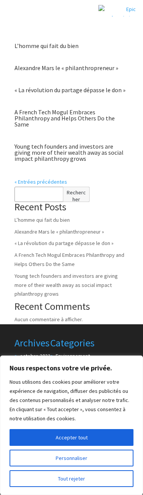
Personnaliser (71, 458)
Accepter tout (72, 437)
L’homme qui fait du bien (46, 46)
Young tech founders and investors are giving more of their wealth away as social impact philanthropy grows (69, 152)
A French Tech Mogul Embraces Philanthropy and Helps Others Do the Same (64, 118)
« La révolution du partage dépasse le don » (69, 90)
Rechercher (76, 195)
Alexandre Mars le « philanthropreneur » (66, 68)
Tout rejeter (71, 478)
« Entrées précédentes (40, 181)
